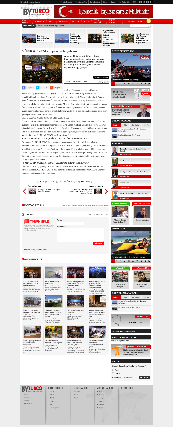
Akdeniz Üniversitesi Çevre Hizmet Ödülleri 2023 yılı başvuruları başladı (53, 313)
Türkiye (52, 398)
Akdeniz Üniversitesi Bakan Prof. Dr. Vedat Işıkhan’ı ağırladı (74, 343)
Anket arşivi (128, 378)
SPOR (86, 21)
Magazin (101, 394)
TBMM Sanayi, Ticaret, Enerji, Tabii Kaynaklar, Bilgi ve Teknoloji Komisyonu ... (74, 317)
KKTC (51, 21)
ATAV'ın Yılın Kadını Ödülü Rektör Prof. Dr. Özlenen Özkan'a (31, 283)
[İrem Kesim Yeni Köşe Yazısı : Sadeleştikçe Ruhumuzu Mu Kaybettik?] (127, 42)
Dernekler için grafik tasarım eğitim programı (31, 311)
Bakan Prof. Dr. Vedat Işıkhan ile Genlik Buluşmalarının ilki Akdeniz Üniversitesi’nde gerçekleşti (75, 349)
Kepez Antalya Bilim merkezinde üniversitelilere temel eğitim (96, 344)
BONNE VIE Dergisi (120, 285)
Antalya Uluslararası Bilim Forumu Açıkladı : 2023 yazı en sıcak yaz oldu (97, 313)
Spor (51, 404)
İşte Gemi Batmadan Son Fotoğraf (129, 135)
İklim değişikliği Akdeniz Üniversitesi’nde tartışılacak (32, 343)
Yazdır (60, 181)
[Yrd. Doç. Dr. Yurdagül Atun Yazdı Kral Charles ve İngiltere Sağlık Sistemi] (98, 195)
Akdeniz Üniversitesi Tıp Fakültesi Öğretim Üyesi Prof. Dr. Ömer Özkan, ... (96, 291)
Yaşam (76, 394)
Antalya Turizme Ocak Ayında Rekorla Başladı (49, 190)
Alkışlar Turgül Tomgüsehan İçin (120, 221)
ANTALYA (39, 21)
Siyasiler (77, 391)
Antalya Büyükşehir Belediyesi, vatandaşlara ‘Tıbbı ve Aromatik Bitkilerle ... (52, 347)
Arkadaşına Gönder (46, 181)
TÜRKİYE (63, 21)
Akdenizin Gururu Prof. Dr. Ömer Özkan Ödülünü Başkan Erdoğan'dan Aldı (97, 284)
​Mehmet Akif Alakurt (142, 285)
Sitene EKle (28, 403)
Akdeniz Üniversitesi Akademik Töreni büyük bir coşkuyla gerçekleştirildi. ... (76, 289)
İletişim (26, 397)
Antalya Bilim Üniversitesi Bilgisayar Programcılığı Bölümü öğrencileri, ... (97, 350)
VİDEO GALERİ (112, 21)
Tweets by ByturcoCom (120, 340)
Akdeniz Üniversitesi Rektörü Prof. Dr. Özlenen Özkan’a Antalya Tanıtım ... (32, 289)
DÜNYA (75, 21)
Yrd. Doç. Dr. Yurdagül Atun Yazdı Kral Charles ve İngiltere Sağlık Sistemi (80, 191)
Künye (26, 394)
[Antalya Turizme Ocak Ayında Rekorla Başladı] (32, 195)
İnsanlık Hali (124, 183)
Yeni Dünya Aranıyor (127, 161)
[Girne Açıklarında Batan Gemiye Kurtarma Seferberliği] (62, 42)
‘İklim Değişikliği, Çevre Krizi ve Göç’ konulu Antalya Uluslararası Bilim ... (97, 321)
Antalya (52, 391)
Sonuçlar (117, 378)
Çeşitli (76, 398)
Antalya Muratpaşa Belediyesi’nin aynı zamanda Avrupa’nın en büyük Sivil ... (30, 317)
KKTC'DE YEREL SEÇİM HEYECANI (134, 194)
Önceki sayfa (71, 181)
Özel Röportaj (54, 407)
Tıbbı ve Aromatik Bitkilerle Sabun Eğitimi (53, 342)
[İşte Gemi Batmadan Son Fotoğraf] (29, 42)
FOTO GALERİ (97, 21)
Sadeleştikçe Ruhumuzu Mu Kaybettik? (133, 172)
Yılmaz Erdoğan (142, 220)
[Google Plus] (56, 89)
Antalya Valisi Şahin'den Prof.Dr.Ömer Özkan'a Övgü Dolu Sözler (75, 283)
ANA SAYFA (25, 21)
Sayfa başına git (86, 181)
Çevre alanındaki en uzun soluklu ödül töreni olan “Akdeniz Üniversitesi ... (53, 320)
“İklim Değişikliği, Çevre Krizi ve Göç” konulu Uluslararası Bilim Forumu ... (31, 349)
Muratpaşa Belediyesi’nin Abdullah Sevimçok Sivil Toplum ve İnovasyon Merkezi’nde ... (53, 288)
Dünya (52, 401)
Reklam (26, 400)
